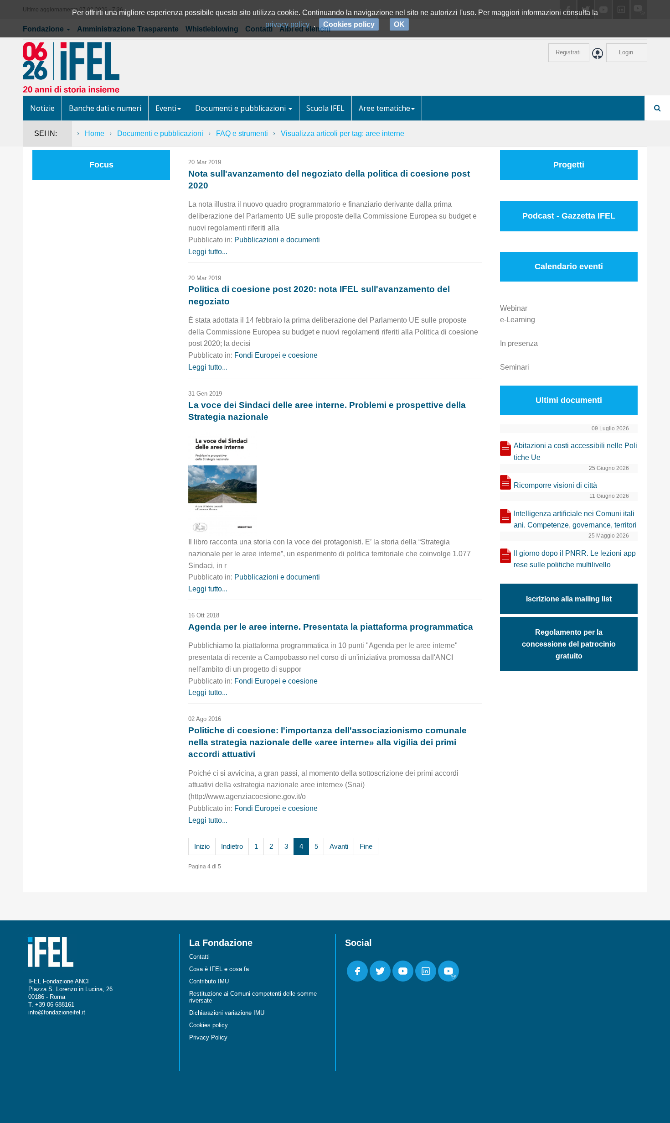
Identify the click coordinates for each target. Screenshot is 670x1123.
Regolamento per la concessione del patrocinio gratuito (569, 644)
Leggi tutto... (207, 252)
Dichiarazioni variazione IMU (226, 1012)
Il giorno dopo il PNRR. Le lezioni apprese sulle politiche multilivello (575, 559)
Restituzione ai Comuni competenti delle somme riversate (253, 997)
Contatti (199, 956)
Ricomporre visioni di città (555, 485)
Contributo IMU (209, 981)
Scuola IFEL (325, 108)
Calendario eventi (569, 266)
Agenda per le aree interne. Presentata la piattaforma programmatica (330, 627)
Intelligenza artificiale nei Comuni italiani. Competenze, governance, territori (575, 519)
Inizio (202, 846)
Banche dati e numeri (105, 108)
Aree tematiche (384, 108)
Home (94, 133)
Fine (366, 846)
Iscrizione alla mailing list (569, 599)
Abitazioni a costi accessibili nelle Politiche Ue (575, 451)
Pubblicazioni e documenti (277, 240)
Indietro (232, 846)
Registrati (568, 52)
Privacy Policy (208, 1037)
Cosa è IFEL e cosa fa (219, 969)
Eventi (165, 108)
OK (399, 24)
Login (626, 52)
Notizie (42, 108)
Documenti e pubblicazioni (241, 108)
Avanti (339, 846)
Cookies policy (208, 1025)
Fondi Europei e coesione (276, 355)
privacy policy (287, 24)
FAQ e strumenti (242, 133)
